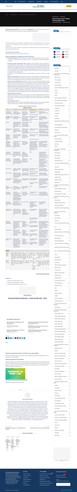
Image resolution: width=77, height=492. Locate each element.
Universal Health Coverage (62, 405)
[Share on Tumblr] (30, 389)
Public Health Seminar (62, 336)
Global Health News (62, 160)
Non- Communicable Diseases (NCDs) (62, 251)
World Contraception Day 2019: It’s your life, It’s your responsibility (22, 353)
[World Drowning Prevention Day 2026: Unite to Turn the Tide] (7, 437)
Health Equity (62, 172)
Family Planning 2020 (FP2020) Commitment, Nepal (17, 284)
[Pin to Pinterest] (28, 389)
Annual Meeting (62, 85)
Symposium (62, 388)
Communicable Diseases (62, 105)
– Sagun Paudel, (9, 484)
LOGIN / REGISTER (9, 6)
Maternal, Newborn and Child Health (62, 232)
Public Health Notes (62, 326)
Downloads (46, 1)
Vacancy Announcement (62, 414)
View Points (62, 425)
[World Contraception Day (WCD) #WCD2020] (15, 368)
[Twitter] (64, 490)
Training (62, 393)
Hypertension (62, 200)
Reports (62, 350)
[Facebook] (62, 490)
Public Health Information (62, 316)
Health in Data (62, 177)
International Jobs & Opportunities (62, 208)
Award (62, 90)
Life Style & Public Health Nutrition (62, 223)
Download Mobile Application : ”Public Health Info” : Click (27, 298)
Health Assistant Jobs (62, 169)
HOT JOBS (25, 471)
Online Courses (62, 267)
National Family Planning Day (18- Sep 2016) (16, 282)
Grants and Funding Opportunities (62, 163)
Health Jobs (62, 182)
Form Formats (62, 155)
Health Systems (62, 191)
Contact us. (17, 490)
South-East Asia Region (62, 371)
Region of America (62, 348)
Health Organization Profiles (45, 481)
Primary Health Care (62, 300)
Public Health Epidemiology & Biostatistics (61, 310)
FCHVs (62, 146)
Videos (62, 422)
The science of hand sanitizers (13, 326)
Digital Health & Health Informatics (62, 121)
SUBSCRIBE (69, 6)
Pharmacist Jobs (62, 285)
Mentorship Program (62, 235)
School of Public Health (54, 1)
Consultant (62, 113)
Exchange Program (62, 141)
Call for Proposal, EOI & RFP (62, 97)
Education (62, 130)
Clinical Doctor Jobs (62, 103)
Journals (62, 220)
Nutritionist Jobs (62, 259)
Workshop (62, 432)
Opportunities (39, 1)
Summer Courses (62, 379)
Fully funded (62, 158)
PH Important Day (13, 14)
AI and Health (62, 82)
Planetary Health (62, 293)
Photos (62, 290)
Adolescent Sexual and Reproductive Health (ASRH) (61, 74)
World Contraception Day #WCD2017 (15, 359)
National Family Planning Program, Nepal (15, 280)
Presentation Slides (62, 298)
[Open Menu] (6, 1)
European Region (62, 138)
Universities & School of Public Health (61, 412)
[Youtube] (68, 490)
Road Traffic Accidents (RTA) (62, 363)
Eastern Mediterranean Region (62, 127)
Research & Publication (62, 358)
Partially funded (62, 277)
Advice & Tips (62, 77)
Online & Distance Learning (62, 265)
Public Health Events (62, 313)
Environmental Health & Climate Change (61, 136)
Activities (62, 71)
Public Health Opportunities (62, 329)
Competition (62, 108)
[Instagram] (66, 490)
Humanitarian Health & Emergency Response (61, 197)
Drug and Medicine (62, 124)
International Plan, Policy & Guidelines (61, 212)
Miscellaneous (62, 238)
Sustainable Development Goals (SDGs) (61, 382)
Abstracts (62, 68)
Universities (62, 408)
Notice (62, 1)
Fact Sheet (62, 144)
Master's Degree (62, 229)
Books (62, 95)
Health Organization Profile (62, 188)
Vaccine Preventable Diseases (62, 417)
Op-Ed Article (62, 270)
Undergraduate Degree (62, 403)
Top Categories (43, 471)
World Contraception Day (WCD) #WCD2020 (16, 380)
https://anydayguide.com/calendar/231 (13, 52)
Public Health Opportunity (62, 331)
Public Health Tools (62, 339)
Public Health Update (22, 1)
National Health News (62, 240)
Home (16, 1)
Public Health (62, 307)
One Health (62, 262)
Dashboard (62, 118)
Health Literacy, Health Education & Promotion (61, 185)
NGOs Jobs (25, 483)
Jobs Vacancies (62, 217)
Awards (62, 92)
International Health (62, 205)
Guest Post (62, 166)
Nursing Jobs (62, 257)
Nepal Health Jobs (31, 1)
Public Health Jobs (62, 321)
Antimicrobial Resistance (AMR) (62, 87)
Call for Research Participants (62, 100)
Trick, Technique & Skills (62, 398)
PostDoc (62, 295)
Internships (62, 215)
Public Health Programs (62, 334)
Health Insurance (62, 179)
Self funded (62, 368)
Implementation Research (62, 202)
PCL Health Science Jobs (62, 280)
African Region (62, 79)
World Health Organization (28, 56)
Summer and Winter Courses (62, 376)
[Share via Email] (36, 389)
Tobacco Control (62, 390)
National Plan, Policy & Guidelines (62, 243)
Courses (62, 115)
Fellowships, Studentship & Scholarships (61, 150)
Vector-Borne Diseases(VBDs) (62, 420)
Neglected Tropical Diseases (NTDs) (62, 247)
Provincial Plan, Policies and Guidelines (61, 304)
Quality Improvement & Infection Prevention (61, 345)
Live (62, 226)
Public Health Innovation (62, 318)
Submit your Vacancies (60, 475)
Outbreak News (62, 275)
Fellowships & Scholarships (45, 477)
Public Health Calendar (44, 475)
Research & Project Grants (62, 353)
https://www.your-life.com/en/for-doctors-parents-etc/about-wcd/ (17, 53)
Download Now (27, 295)
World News (62, 435)
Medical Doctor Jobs (27, 475)
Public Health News (62, 323)
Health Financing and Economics (62, 174)
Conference (62, 110)
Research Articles (62, 361)
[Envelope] (70, 490)
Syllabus (62, 385)
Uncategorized (62, 400)
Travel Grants (62, 395)
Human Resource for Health (62, 193)
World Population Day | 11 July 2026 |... (18, 442)
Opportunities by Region (62, 272)
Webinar (62, 427)
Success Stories (62, 373)
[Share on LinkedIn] (29, 389)
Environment (62, 132)
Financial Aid (62, 152)
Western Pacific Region (62, 430)
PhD (62, 288)
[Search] (70, 1)
